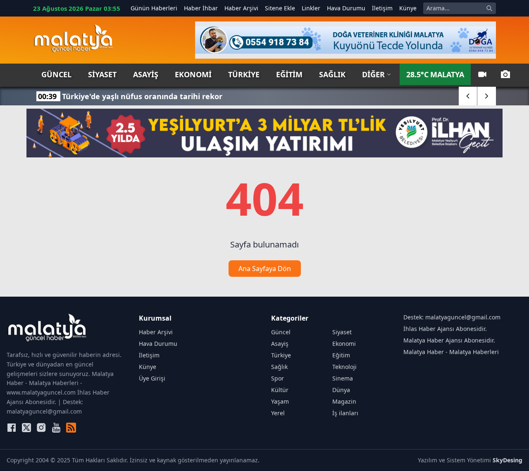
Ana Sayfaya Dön (264, 268)
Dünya (341, 390)
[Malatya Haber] (73, 40)
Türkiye (244, 74)
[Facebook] (12, 428)
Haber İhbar (201, 8)
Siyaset (102, 74)
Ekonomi (193, 74)
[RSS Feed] (71, 428)
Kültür (279, 390)
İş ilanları (345, 413)
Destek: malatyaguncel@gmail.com (451, 317)
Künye (408, 8)
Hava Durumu (346, 8)
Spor (277, 378)
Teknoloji (344, 367)
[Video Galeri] (482, 74)
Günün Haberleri (154, 8)
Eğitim (289, 74)
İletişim (382, 8)
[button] (468, 96)
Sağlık (332, 74)
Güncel (56, 74)
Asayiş (145, 74)
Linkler (311, 8)
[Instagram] (41, 428)
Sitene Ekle (280, 8)
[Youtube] (56, 428)
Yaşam (280, 401)
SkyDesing (507, 460)
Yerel (278, 413)
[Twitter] (26, 428)
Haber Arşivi (241, 8)
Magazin (344, 401)
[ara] (489, 8)
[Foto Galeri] (505, 74)
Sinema (342, 378)
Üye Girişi (152, 378)
